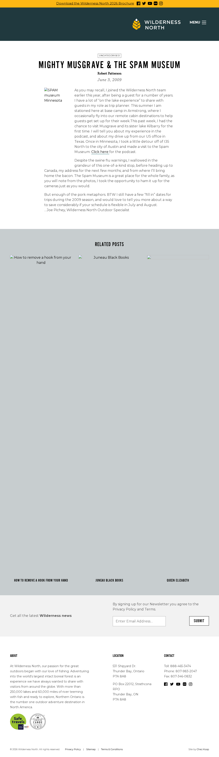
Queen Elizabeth (178, 580)
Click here (100, 152)
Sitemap (91, 749)
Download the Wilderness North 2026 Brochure (95, 3)
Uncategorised (109, 55)
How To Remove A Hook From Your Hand (41, 580)
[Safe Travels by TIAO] (19, 721)
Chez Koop (203, 749)
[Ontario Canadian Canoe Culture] (38, 721)
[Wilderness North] (156, 24)
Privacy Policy (73, 749)
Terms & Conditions (112, 749)
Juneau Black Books (109, 580)
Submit (199, 621)
